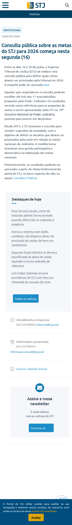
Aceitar (36, 517)
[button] (66, 5)
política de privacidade (44, 511)
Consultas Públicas (25, 178)
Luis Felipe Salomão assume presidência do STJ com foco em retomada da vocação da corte (32, 277)
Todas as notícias (26, 298)
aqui (46, 84)
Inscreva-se (38, 428)
